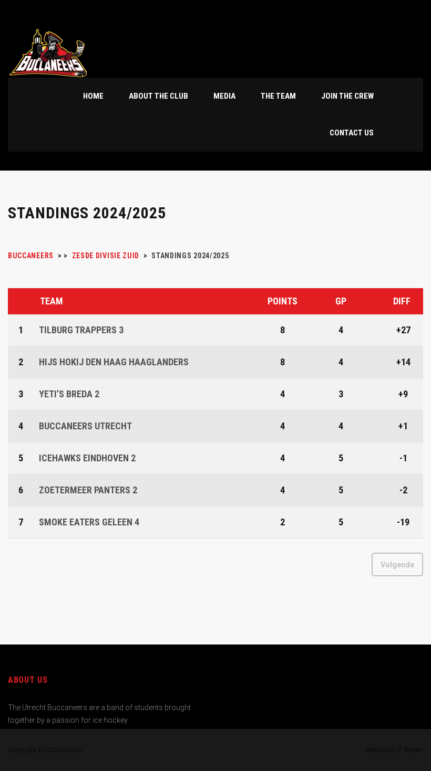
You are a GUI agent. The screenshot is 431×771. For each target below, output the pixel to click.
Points (282, 301)
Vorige (32, 565)
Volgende (397, 565)
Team (51, 301)
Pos (22, 301)
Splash (72, 750)
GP (340, 301)
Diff (402, 301)
